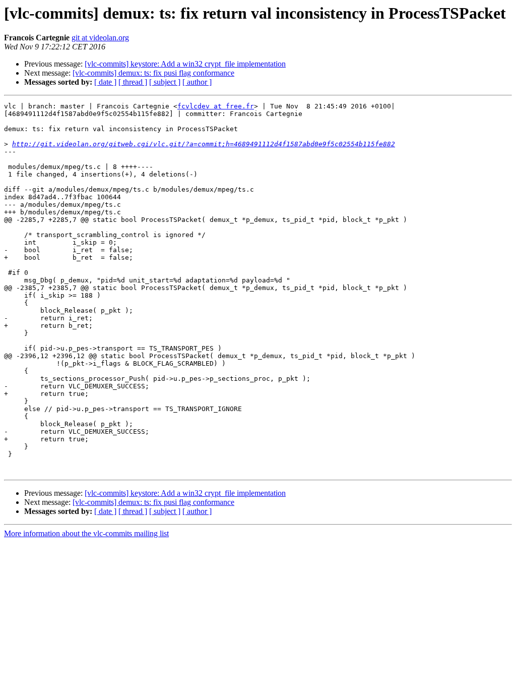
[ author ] (197, 82)
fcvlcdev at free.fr (215, 106)
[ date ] (105, 82)
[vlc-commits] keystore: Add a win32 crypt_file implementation (185, 64)
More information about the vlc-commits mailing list (86, 533)
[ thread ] (132, 82)
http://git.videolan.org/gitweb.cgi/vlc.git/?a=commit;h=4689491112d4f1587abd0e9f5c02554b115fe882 (203, 144)
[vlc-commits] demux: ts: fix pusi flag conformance (153, 73)
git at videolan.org (100, 37)
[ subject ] (164, 82)
